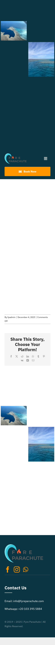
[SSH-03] (41, 10)
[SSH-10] (14, 94)
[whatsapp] (25, 569)
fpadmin (11, 317)
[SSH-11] (41, 109)
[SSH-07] (41, 59)
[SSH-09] (41, 88)
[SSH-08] (14, 73)
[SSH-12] (14, 115)
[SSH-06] (14, 52)
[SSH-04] (14, 31)
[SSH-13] (41, 130)
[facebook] (8, 569)
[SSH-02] (14, 10)
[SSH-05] (41, 31)
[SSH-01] (14, 136)
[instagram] (17, 569)
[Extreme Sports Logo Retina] (16, 154)
